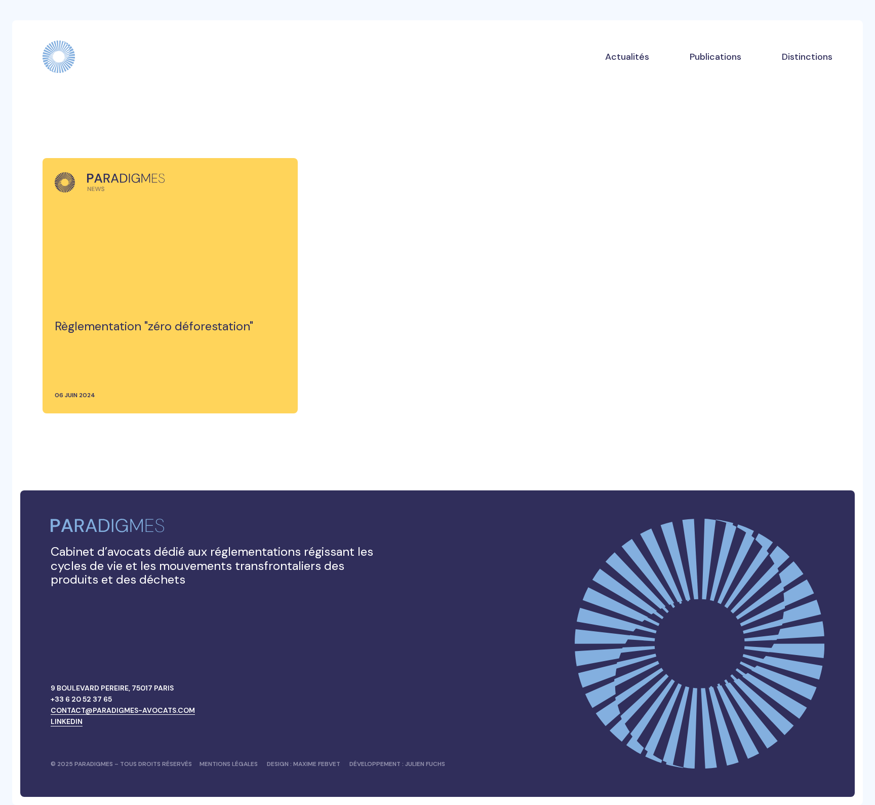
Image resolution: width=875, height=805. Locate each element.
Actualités (627, 57)
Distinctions (807, 57)
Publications (715, 57)
